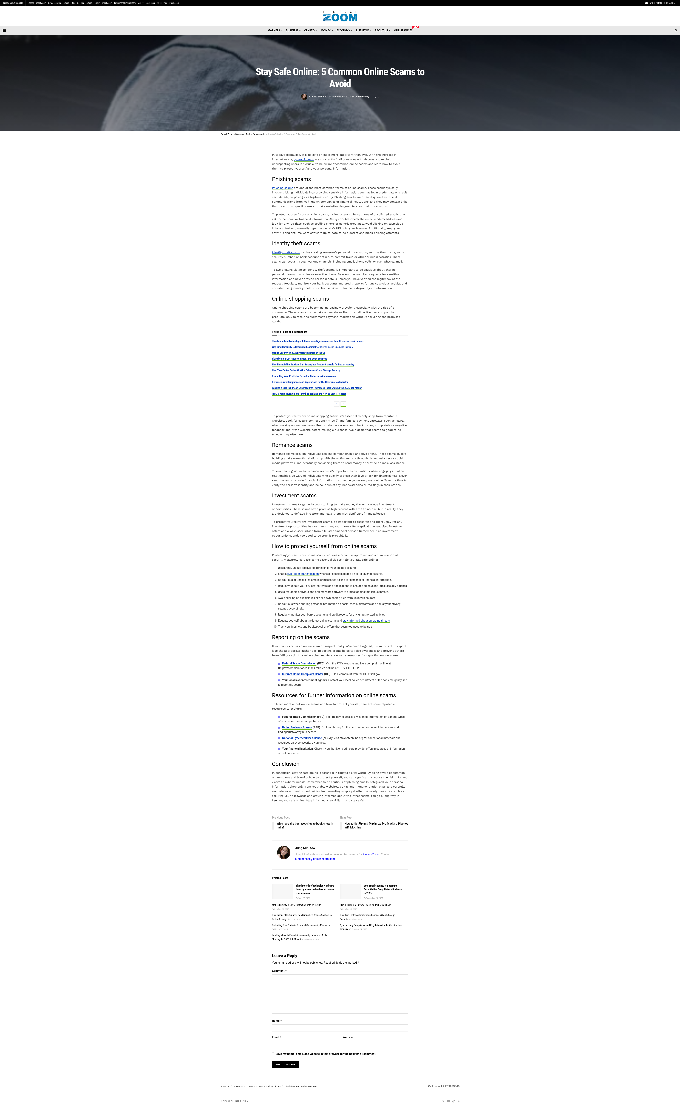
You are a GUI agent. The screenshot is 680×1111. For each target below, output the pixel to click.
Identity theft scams (286, 252)
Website (348, 1037)
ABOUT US (381, 30)
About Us (225, 1086)
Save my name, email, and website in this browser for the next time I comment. (326, 1054)
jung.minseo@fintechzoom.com (315, 859)
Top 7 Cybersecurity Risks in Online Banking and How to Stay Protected (309, 393)
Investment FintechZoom (125, 3)
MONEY (325, 30)
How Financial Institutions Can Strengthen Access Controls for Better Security (313, 364)
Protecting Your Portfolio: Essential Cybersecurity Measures (304, 376)
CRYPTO (309, 30)
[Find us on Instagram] (458, 1101)
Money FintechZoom (146, 3)
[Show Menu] (4, 30)
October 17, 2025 (349, 909)
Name (277, 1020)
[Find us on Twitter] (443, 1101)
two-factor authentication (303, 574)
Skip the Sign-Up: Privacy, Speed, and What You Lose (299, 358)
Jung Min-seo (319, 96)
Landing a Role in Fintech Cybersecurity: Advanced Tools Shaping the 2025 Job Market (317, 388)
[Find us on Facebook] (439, 1101)
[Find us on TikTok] (453, 1101)
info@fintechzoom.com (662, 3)
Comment (279, 970)
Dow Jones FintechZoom (58, 3)
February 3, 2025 (311, 939)
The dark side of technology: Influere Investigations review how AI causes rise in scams (318, 341)
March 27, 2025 (281, 929)
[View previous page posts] (336, 404)
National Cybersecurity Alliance (302, 738)
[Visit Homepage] (340, 16)
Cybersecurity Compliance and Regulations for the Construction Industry (310, 382)
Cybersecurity (362, 96)
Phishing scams (282, 188)
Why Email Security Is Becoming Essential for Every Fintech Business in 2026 (312, 347)
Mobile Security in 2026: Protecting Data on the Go (298, 352)
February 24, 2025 (359, 929)
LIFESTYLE (362, 30)
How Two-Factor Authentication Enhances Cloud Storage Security (306, 370)
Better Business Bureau (297, 727)
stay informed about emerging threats (366, 620)
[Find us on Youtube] (448, 1101)
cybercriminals (304, 159)
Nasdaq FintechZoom (37, 3)
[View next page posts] (343, 404)
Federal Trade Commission (299, 663)
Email (277, 1037)
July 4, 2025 (356, 919)
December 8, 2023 (341, 96)
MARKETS (274, 30)
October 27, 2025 (281, 909)
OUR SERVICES (403, 29)
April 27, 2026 (304, 898)
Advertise (238, 1086)
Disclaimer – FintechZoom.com (300, 1086)
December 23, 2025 (374, 898)
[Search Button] (676, 30)
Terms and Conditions (270, 1086)
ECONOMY (343, 30)
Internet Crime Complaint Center (302, 674)
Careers (251, 1086)
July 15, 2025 (295, 919)
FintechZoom (371, 854)
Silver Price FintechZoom (168, 3)
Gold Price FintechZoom (82, 3)
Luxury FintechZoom (103, 3)
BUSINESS (292, 30)
